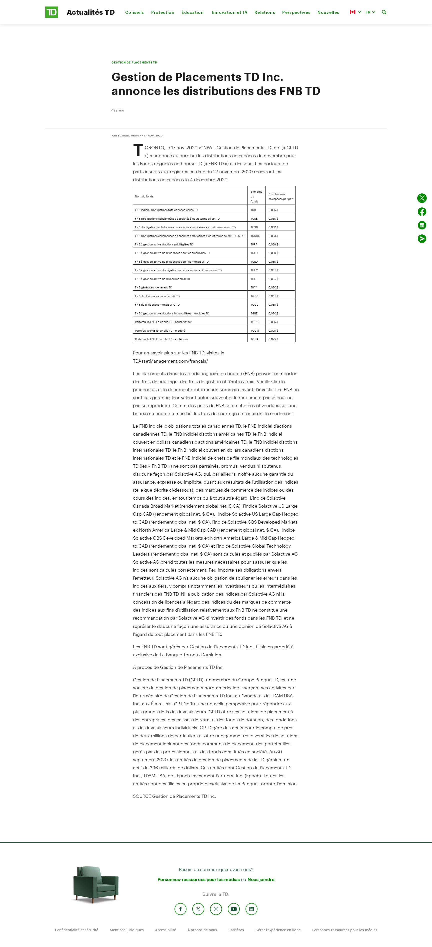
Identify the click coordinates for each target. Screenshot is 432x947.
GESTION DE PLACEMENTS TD (134, 62)
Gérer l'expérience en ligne (278, 930)
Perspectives (296, 12)
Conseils (134, 12)
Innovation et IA (230, 12)
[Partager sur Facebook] (422, 211)
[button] (355, 12)
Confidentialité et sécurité (76, 930)
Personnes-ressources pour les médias (199, 879)
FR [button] (368, 11)
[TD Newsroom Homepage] (51, 16)
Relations (264, 12)
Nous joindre (261, 879)
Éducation (193, 12)
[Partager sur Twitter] (422, 198)
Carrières (236, 930)
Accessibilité (165, 930)
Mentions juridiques (127, 930)
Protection (162, 12)
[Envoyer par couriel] (422, 238)
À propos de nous (202, 930)
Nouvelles (328, 12)
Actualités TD (91, 12)
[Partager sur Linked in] (422, 225)
